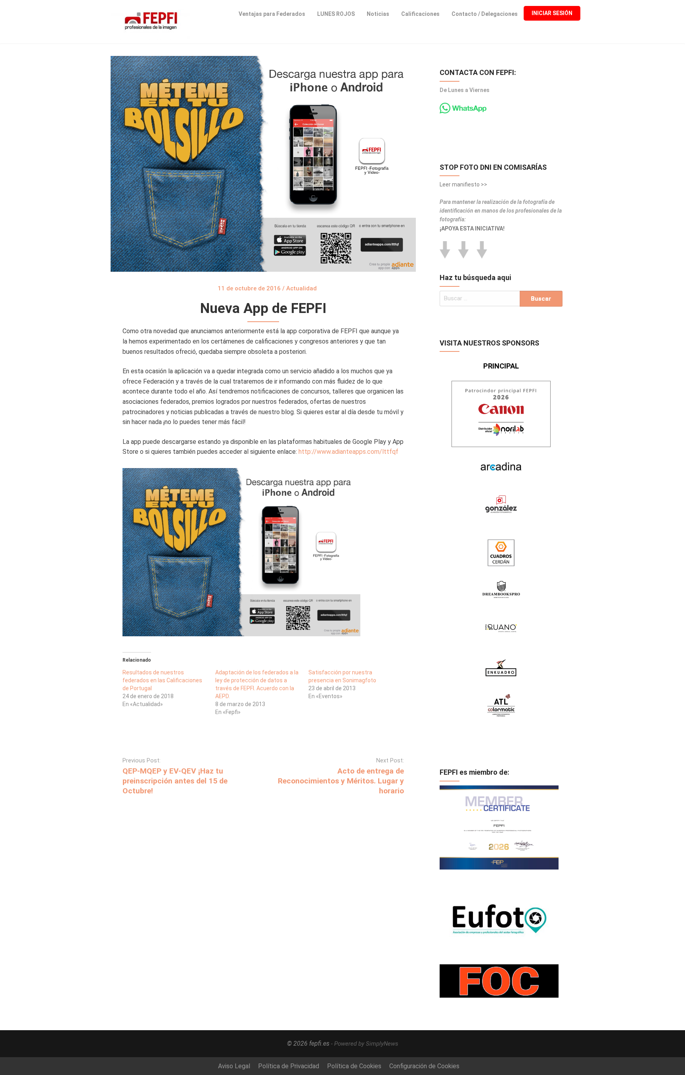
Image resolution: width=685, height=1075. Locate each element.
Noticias (378, 14)
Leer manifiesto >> (463, 184)
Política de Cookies (354, 1066)
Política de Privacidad (288, 1066)
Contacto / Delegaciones (485, 14)
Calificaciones (420, 14)
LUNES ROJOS (336, 14)
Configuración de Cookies (424, 1066)
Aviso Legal (234, 1066)
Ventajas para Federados (272, 14)
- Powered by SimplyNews (364, 1043)
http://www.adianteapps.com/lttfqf (349, 451)
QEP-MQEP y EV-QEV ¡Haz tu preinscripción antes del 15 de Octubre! (175, 780)
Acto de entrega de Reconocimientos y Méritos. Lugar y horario (341, 780)
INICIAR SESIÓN (552, 13)
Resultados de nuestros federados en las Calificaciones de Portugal (162, 680)
